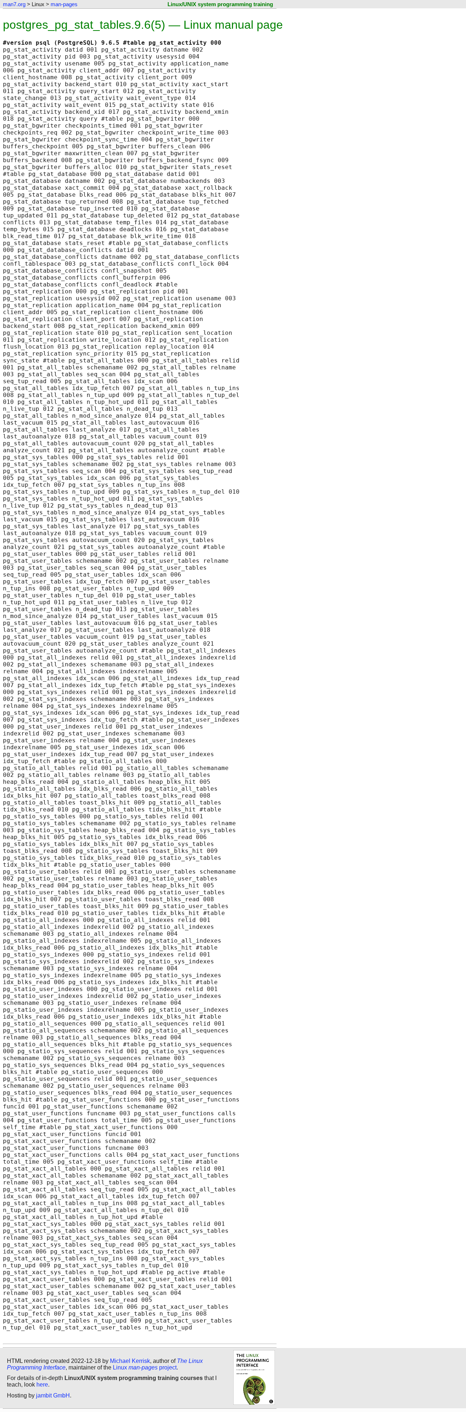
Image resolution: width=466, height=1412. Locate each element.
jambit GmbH (53, 1395)
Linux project (145, 1367)
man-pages (64, 4)
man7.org (14, 4)
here (42, 1384)
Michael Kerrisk (130, 1361)
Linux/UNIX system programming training (220, 4)
